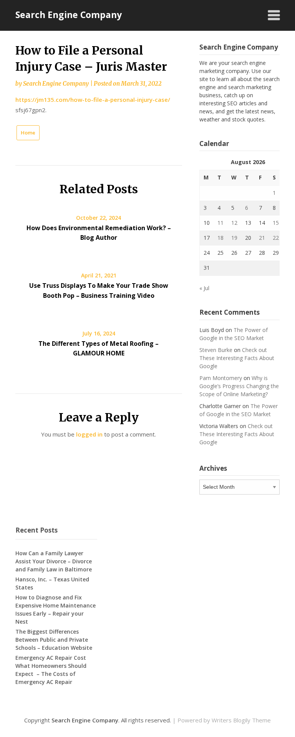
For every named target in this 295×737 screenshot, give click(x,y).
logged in (89, 434)
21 (262, 237)
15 (276, 222)
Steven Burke (215, 350)
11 (220, 222)
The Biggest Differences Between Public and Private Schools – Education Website (53, 639)
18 (220, 237)
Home (28, 132)
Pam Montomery (220, 378)
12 (234, 222)
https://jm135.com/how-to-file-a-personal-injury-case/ (92, 99)
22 (276, 237)
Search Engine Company (68, 14)
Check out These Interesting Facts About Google (236, 358)
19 (234, 237)
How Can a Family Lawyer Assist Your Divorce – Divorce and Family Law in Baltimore (53, 561)
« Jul (204, 288)
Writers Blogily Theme (241, 720)
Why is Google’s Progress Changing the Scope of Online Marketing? (239, 386)
